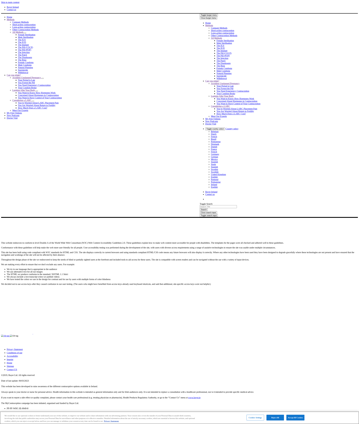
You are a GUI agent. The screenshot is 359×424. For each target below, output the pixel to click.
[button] (43, 78)
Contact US (12, 369)
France (214, 149)
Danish (214, 146)
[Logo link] (266, 19)
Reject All (275, 417)
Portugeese (216, 141)
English (214, 177)
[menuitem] (9, 17)
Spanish (214, 162)
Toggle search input (209, 215)
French (214, 136)
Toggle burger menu (209, 15)
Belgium (214, 131)
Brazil (213, 139)
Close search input (208, 213)
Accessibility (12, 356)
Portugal (214, 179)
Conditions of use (14, 353)
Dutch (213, 134)
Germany (215, 154)
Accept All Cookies (295, 417)
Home (9, 363)
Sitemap (10, 366)
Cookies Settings (255, 417)
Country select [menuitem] (231, 129)
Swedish (214, 172)
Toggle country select (215, 129)
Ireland (214, 184)
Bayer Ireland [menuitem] (13, 7)
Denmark (215, 144)
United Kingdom (218, 174)
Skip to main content (10, 2)
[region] (179, 418)
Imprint (10, 359)
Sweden (214, 169)
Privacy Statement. (111, 421)
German (214, 157)
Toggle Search (206, 204)
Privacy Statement (15, 349)
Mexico (214, 159)
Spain (213, 164)
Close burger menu (208, 18)
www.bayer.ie (194, 397)
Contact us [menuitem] (11, 9)
